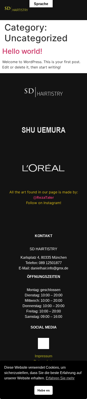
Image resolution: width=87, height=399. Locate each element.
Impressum (43, 356)
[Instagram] (43, 343)
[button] (79, 9)
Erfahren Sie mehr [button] (60, 378)
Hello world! (22, 51)
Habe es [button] (43, 390)
